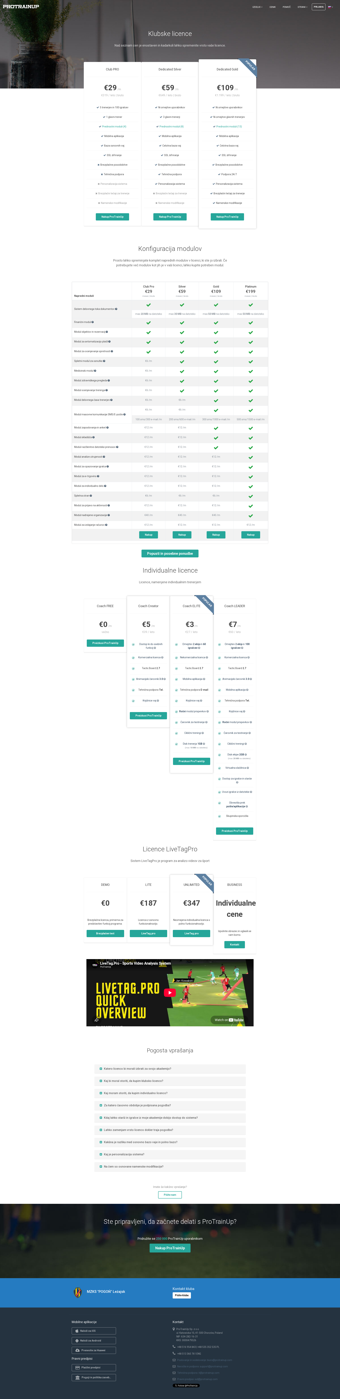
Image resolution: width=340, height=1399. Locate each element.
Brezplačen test (105, 933)
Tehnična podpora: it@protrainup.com (198, 1372)
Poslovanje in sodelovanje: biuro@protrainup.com (204, 1360)
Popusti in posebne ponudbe (170, 553)
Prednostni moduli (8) (172, 126)
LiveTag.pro (148, 933)
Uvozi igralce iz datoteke (236, 791)
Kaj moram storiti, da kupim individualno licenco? (136, 1093)
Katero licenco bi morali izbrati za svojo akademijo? (137, 1068)
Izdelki (257, 7)
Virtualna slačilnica (236, 767)
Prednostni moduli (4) (114, 126)
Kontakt (234, 944)
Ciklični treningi (193, 733)
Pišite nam (170, 1194)
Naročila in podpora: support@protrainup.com (202, 1366)
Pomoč (287, 7)
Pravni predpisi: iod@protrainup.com (197, 1379)
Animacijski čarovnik (149, 679)
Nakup (148, 534)
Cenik (273, 7)
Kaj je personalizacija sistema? (124, 1154)
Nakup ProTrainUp (112, 216)
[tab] (170, 1068)
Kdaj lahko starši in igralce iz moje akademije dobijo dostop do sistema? (151, 1117)
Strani (302, 7)
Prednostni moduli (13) (229, 126)
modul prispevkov (192, 711)
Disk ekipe (236, 754)
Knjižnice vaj (150, 700)
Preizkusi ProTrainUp (105, 643)
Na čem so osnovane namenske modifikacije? (133, 1166)
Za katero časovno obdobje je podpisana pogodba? (137, 1105)
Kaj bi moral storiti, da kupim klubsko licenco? (133, 1081)
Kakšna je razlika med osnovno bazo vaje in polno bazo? (140, 1142)
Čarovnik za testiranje (192, 722)
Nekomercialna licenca (193, 657)
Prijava (319, 6)
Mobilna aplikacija (193, 679)
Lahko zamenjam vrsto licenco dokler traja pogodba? (138, 1130)
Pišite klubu (182, 1295)
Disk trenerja (192, 743)
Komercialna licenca (149, 657)
